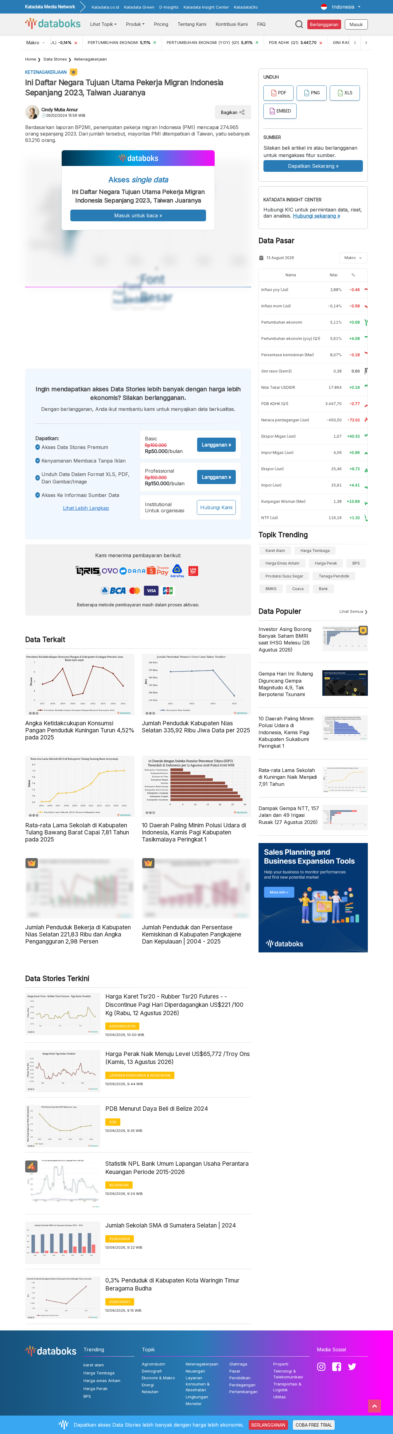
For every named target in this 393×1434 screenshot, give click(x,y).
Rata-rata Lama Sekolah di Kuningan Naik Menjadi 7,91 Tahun (288, 777)
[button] (340, 7)
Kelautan (150, 1391)
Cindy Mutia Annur (59, 109)
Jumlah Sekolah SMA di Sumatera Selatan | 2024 (170, 1225)
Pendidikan (119, 1239)
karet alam (275, 550)
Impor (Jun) (271, 485)
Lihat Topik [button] (101, 24)
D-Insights (169, 7)
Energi (148, 1384)
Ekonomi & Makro (158, 1377)
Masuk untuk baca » (138, 215)
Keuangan (119, 1185)
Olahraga (238, 1363)
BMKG (271, 588)
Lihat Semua (351, 611)
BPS (356, 563)
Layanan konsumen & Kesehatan (139, 1075)
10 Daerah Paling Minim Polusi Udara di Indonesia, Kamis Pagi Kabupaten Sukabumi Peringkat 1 (286, 732)
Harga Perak (326, 563)
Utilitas (279, 1396)
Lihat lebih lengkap (86, 508)
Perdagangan (242, 1384)
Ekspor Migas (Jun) (278, 436)
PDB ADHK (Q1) (274, 403)
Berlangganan (324, 24)
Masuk (356, 24)
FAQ (261, 24)
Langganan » (216, 445)
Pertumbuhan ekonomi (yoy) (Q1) (290, 338)
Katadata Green (139, 7)
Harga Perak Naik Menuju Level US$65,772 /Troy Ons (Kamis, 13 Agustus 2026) (177, 1058)
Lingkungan (197, 1396)
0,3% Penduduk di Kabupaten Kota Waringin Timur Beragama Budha (172, 1284)
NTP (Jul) (269, 517)
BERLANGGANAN (268, 1425)
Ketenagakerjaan (90, 59)
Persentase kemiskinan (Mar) (287, 355)
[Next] (366, 42)
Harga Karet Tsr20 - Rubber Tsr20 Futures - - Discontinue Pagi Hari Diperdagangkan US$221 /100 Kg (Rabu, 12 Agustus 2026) (174, 1004)
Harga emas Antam (282, 563)
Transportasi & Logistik (287, 1387)
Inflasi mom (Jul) (276, 306)
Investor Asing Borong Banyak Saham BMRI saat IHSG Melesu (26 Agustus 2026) (285, 639)
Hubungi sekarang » (316, 216)
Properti (280, 1363)
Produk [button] (133, 24)
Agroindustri (122, 1026)
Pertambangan (243, 1391)
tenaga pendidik (334, 576)
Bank (323, 588)
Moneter (194, 1403)
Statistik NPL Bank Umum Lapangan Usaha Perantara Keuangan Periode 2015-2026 (177, 1168)
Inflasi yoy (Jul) (274, 289)
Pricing (161, 24)
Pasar (234, 1371)
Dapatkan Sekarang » (313, 166)
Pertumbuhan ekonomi (281, 322)
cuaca (298, 588)
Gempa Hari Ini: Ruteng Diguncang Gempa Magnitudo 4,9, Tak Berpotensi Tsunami (286, 684)
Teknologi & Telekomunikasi (288, 1374)
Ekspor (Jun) (272, 469)
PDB (112, 1122)
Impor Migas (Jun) (277, 452)
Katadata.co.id (105, 7)
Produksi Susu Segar (284, 576)
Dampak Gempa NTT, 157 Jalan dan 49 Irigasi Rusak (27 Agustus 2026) (289, 815)
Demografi (119, 1302)
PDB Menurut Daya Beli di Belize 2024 (156, 1108)
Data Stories (55, 59)
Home (30, 59)
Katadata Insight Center (206, 7)
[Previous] (354, 42)
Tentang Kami (191, 24)
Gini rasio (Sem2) (276, 371)
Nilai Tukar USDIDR (278, 387)
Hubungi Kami (216, 507)
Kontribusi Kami (232, 24)
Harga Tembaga (315, 550)
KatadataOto (246, 7)
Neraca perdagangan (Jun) (285, 420)
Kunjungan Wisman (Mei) (283, 501)
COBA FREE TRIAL (314, 1425)
